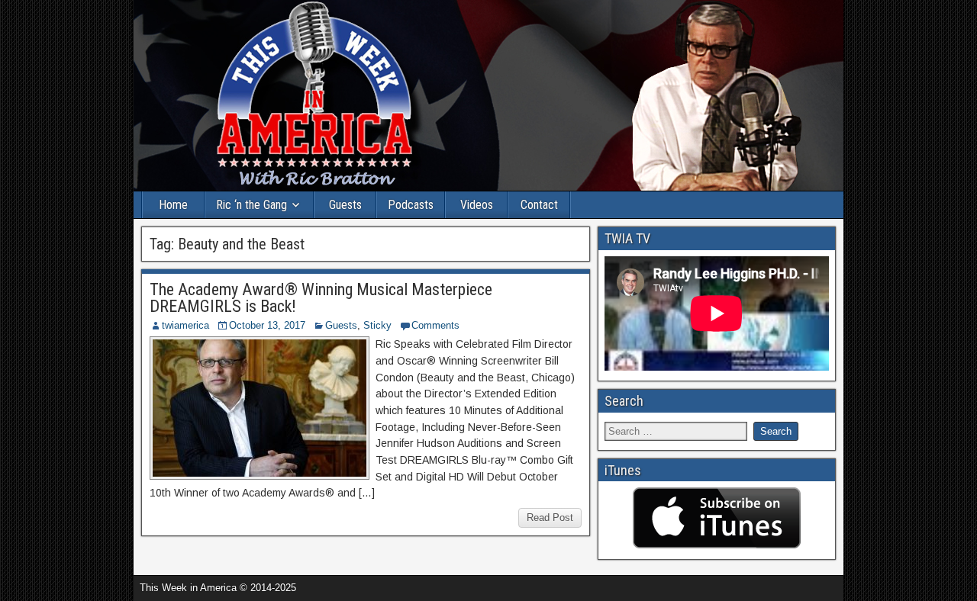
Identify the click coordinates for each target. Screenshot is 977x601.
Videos (476, 205)
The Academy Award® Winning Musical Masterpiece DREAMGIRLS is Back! (321, 298)
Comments (435, 325)
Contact (539, 205)
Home (173, 205)
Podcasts (411, 205)
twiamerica (185, 325)
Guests (345, 205)
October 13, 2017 (267, 325)
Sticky (377, 325)
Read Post (550, 517)
